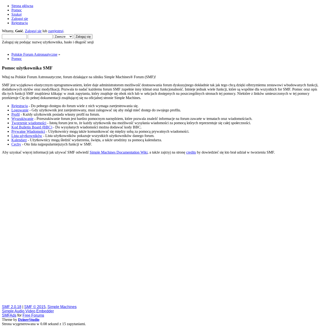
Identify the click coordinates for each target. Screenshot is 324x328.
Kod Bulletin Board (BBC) (31, 127)
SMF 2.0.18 (11, 307)
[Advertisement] (144, 229)
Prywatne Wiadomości (28, 131)
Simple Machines (62, 307)
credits (191, 152)
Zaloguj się (33, 31)
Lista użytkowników (26, 136)
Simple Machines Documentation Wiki (119, 152)
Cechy (16, 144)
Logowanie (19, 110)
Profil (15, 114)
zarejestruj (55, 31)
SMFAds (9, 315)
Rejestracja (19, 106)
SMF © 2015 (35, 307)
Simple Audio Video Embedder (28, 311)
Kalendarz (19, 140)
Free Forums (33, 315)
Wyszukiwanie (22, 119)
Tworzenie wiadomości (28, 123)
